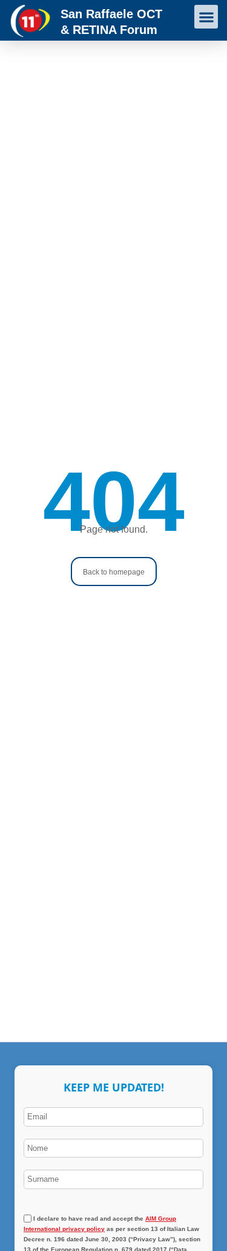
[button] (206, 17)
